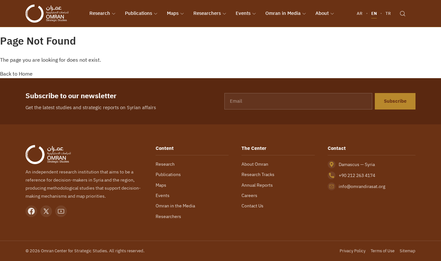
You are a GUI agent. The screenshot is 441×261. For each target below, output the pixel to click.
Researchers (207, 13)
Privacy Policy (352, 251)
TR (388, 13)
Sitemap (407, 251)
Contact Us (252, 206)
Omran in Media (283, 13)
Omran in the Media (175, 206)
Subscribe (395, 101)
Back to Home (16, 73)
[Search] (402, 13)
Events (243, 13)
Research (99, 13)
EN (374, 13)
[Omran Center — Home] (47, 14)
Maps (173, 13)
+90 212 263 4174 (357, 175)
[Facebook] (31, 211)
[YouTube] (61, 211)
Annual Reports (257, 185)
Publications (138, 13)
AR (360, 13)
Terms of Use (383, 251)
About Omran (254, 164)
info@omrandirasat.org (362, 186)
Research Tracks (257, 174)
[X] (46, 211)
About (322, 13)
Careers (249, 195)
